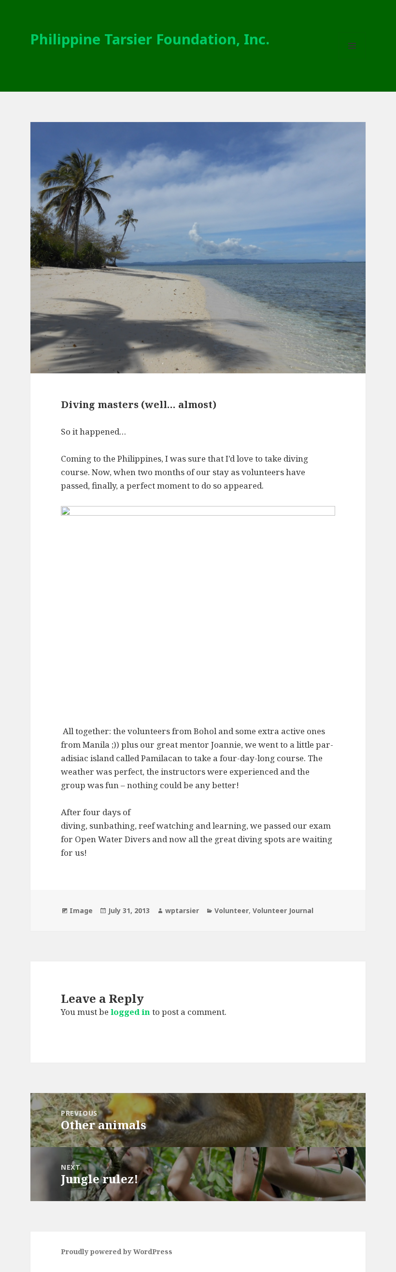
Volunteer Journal (283, 910)
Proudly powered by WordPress (116, 1251)
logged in (130, 1011)
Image (81, 910)
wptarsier (182, 910)
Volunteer (231, 910)
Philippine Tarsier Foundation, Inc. (149, 38)
